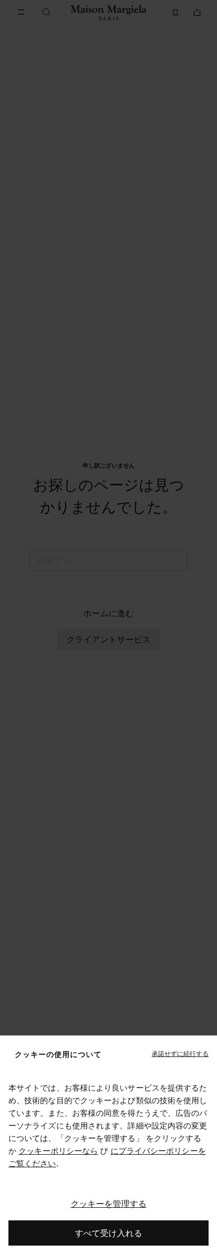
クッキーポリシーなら (58, 1151)
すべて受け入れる (108, 1233)
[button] (180, 1054)
